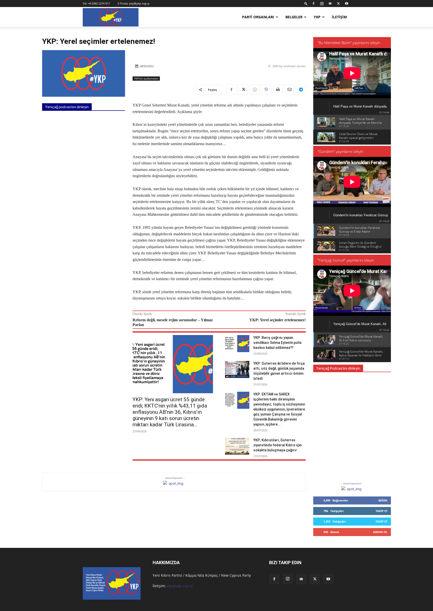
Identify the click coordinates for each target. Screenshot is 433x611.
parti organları (258, 17)
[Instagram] (322, 3)
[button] (306, 3)
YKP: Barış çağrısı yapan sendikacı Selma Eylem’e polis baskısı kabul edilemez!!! (277, 343)
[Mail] (330, 3)
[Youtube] (346, 3)
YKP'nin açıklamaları (146, 78)
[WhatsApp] (255, 89)
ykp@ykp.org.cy (139, 3)
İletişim (339, 17)
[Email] (289, 89)
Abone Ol (380, 532)
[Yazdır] (278, 89)
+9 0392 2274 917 (99, 3)
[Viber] (266, 89)
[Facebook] (313, 3)
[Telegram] (301, 89)
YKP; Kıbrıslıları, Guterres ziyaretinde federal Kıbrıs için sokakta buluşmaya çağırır (277, 445)
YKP (317, 17)
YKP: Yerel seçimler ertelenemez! (277, 320)
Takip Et (381, 511)
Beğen (382, 500)
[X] (338, 3)
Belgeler (293, 17)
